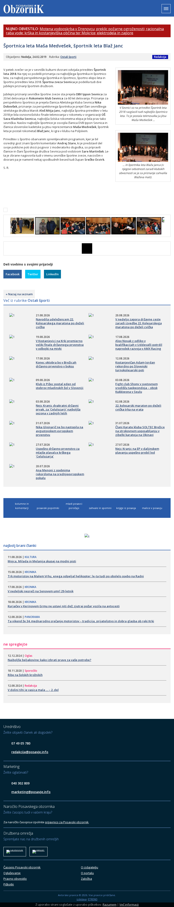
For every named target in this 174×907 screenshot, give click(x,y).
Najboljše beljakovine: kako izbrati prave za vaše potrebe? (49, 660)
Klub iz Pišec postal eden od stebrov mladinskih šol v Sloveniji (59, 386)
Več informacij (129, 904)
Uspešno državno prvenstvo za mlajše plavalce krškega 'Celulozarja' (58, 452)
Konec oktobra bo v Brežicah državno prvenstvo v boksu (56, 364)
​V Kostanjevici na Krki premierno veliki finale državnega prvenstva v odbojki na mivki (60, 345)
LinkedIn (52, 274)
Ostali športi (68, 57)
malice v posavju (152, 508)
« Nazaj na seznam (19, 294)
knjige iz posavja (126, 508)
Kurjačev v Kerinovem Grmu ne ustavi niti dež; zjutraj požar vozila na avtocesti (64, 606)
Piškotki (8, 884)
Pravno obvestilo (15, 879)
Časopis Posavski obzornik (22, 867)
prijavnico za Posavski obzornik (67, 822)
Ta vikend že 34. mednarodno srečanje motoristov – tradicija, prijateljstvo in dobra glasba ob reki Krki (81, 621)
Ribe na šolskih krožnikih (25, 675)
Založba (86, 879)
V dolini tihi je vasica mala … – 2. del (33, 690)
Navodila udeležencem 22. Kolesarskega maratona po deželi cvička (60, 323)
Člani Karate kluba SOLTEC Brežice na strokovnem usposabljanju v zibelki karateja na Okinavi (140, 431)
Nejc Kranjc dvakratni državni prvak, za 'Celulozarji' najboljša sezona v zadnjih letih (58, 409)
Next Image (167, 248)
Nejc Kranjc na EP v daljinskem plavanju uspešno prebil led (137, 451)
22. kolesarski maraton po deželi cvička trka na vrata (138, 407)
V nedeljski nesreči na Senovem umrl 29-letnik (40, 591)
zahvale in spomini (100, 508)
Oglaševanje (12, 873)
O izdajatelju (89, 867)
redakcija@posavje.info (29, 752)
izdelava (82, 899)
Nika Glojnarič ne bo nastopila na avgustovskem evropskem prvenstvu (59, 431)
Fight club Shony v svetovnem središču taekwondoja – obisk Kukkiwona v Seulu (136, 388)
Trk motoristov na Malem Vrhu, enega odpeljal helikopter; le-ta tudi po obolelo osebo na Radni (76, 576)
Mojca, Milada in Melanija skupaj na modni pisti (42, 561)
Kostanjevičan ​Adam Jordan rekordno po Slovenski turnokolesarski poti (135, 366)
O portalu (87, 873)
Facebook (12, 274)
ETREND (92, 899)
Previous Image (7, 248)
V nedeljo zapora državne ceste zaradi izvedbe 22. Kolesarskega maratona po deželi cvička (138, 323)
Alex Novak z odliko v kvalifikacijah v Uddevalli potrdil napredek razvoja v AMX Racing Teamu (138, 346)
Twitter (32, 274)
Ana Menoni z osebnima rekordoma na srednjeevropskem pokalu (60, 474)
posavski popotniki (48, 508)
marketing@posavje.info (31, 792)
